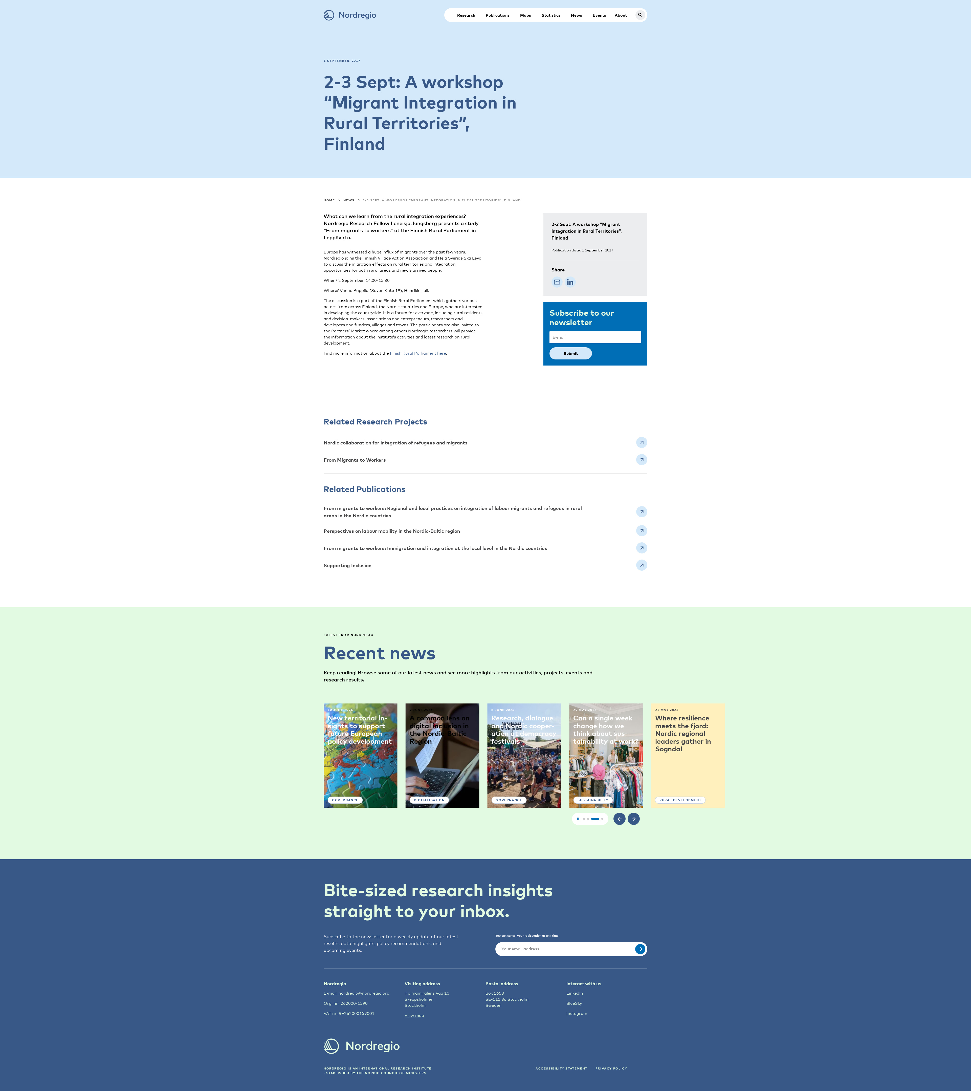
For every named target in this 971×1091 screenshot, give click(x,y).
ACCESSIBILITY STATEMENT (561, 1068)
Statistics (551, 15)
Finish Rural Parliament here (418, 353)
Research (466, 15)
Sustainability (511, 800)
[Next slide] (634, 819)
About (621, 15)
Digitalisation (347, 800)
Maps (525, 15)
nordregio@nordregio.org (364, 993)
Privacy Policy (611, 1068)
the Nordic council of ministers (392, 1073)
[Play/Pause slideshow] (578, 819)
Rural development (598, 800)
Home (329, 200)
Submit (571, 353)
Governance (427, 800)
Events (599, 15)
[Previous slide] (619, 819)
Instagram (576, 1013)
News (576, 15)
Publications (498, 15)
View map (414, 1015)
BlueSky (574, 1003)
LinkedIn (574, 993)
